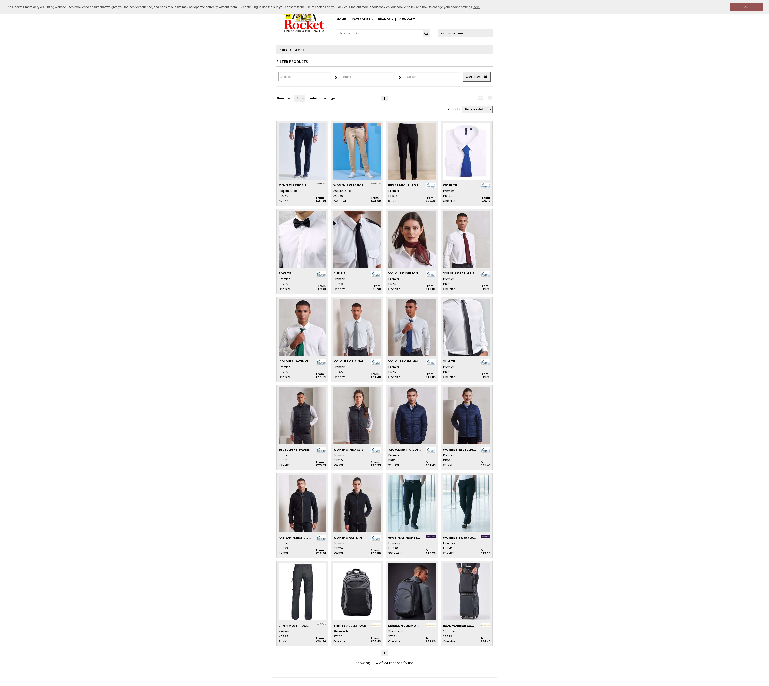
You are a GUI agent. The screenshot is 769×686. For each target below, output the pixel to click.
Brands (384, 19)
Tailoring (298, 49)
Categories (361, 19)
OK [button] (746, 7)
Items (452, 33)
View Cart (407, 19)
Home (341, 19)
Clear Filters (473, 76)
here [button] (476, 7)
